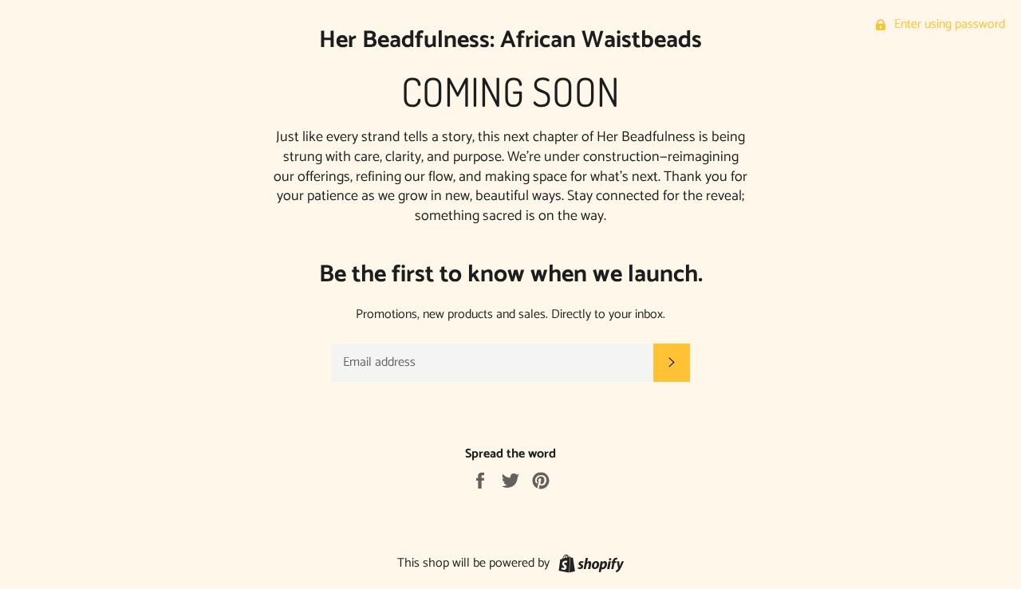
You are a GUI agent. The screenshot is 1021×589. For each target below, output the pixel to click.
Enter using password (948, 24)
